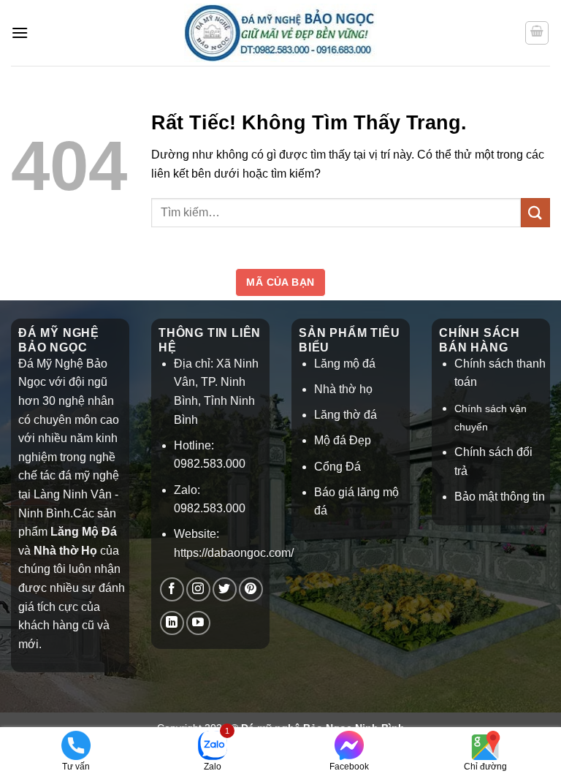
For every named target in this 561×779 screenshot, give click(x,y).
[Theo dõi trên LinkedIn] (172, 623)
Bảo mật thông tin (499, 496)
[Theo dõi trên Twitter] (225, 589)
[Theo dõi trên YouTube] (198, 623)
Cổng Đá (337, 466)
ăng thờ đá (349, 414)
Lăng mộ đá (344, 363)
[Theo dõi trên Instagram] (198, 589)
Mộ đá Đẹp (342, 440)
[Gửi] (535, 212)
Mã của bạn (280, 282)
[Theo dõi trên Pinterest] (251, 589)
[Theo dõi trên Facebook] (172, 589)
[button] (19, 32)
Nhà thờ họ (343, 389)
